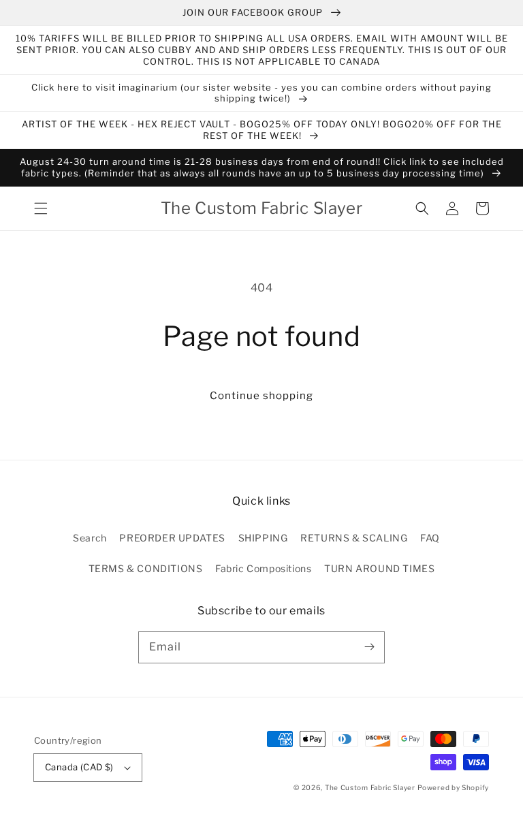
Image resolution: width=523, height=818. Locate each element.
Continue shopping (261, 396)
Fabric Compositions (263, 568)
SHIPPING (263, 538)
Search (90, 538)
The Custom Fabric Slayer (370, 787)
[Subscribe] (369, 647)
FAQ (430, 538)
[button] (41, 208)
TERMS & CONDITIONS (146, 568)
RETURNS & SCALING (353, 538)
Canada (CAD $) (79, 766)
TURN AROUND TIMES (379, 568)
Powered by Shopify (453, 787)
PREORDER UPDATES (172, 538)
